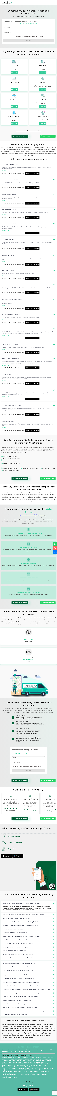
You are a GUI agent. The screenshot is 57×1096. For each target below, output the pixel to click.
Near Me (15, 1050)
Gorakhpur (4, 1060)
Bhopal (42, 1076)
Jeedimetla (51, 1030)
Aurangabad (46, 1067)
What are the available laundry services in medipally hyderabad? (20, 922)
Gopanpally (47, 1032)
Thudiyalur (13, 1076)
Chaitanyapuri (6, 1026)
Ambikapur (22, 1065)
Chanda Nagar (50, 1028)
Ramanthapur (40, 1024)
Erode (26, 1067)
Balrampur (25, 1057)
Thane (42, 1071)
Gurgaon (4, 1057)
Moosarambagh (27, 1026)
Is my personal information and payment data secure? (18, 943)
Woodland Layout (22, 1035)
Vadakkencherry (27, 1073)
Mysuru (11, 1067)
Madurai (4, 1074)
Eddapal (49, 1060)
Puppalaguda (6, 1028)
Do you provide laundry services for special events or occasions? (20, 996)
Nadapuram (25, 1063)
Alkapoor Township (28, 1028)
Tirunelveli (32, 1074)
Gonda (33, 1060)
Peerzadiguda (15, 1024)
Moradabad (15, 1073)
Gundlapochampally (8, 1032)
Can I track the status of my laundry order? (14, 950)
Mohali (22, 1074)
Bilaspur (24, 1060)
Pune (8, 1068)
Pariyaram (30, 1071)
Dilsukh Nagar (31, 1034)
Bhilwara (41, 1068)
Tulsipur (19, 1057)
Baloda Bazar (34, 1068)
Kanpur (8, 1059)
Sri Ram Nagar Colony (24, 1032)
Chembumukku (28, 1059)
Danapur (32, 1076)
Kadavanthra (12, 1060)
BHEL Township (6, 1034)
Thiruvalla (35, 1065)
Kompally (32, 1030)
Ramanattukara (17, 1063)
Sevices (10, 1050)
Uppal (27, 1024)
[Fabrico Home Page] (7, 2)
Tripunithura (47, 1059)
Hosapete (29, 1065)
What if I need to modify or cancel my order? (15, 1014)
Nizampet (19, 1030)
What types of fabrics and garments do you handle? (17, 958)
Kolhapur (4, 1077)
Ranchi (47, 1071)
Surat (18, 1076)
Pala (25, 1062)
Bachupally (25, 1030)
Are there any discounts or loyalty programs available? (18, 954)
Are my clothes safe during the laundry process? (16, 1004)
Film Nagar (37, 1028)
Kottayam (42, 1073)
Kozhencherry (31, 1062)
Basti (49, 1057)
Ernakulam (4, 1063)
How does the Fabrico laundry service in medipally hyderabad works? (21, 903)
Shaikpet (12, 1028)
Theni (20, 1073)
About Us (4, 1050)
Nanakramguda (6, 1035)
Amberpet (35, 1026)
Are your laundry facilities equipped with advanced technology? (20, 986)
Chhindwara (5, 1067)
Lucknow (20, 1059)
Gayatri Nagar (48, 1024)
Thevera (14, 1062)
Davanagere (17, 1070)
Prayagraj (48, 1073)
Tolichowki (19, 1028)
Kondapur (40, 1035)
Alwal (16, 1032)
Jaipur (47, 1076)
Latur (10, 1062)
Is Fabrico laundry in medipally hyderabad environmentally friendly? (21, 993)
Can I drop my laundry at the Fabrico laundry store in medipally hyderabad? (23, 914)
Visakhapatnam (38, 1067)
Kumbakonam (25, 1076)
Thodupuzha (37, 1070)
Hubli (40, 1065)
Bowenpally (44, 1030)
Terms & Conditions (48, 1050)
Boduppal (32, 1024)
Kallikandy (23, 1070)
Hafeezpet (13, 1030)
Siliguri (9, 1073)
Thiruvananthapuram (7, 1071)
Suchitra (37, 1030)
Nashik (51, 1068)
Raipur (29, 1060)
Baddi (43, 1070)
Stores (31, 1050)
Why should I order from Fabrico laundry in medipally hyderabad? (20, 925)
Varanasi (19, 1060)
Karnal (27, 1074)
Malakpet (38, 1034)
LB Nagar (19, 1026)
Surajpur (4, 1070)
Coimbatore (40, 1063)
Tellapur (41, 1032)
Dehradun (36, 1071)
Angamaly (4, 1062)
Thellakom (20, 1062)
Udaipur (52, 1076)
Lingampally (14, 1034)
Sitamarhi (9, 1070)
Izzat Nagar (5, 1037)
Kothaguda (47, 1035)
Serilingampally (22, 1034)
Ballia (3, 1059)
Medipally (22, 1024)
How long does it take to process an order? (15, 932)
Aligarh (44, 1060)
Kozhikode (38, 1057)
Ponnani (44, 1074)
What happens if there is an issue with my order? (16, 947)
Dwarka (15, 1077)
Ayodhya (4, 1073)
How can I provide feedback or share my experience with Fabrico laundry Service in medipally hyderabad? (25, 974)
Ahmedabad (21, 1068)
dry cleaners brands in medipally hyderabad (31, 515)
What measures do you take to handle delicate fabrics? (18, 978)
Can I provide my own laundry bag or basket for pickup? (18, 970)
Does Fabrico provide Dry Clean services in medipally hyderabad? (20, 1007)
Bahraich (38, 1060)
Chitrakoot (32, 1057)
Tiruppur (46, 1068)
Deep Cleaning (38, 1050)
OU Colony (48, 1026)
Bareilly (46, 1063)
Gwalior (44, 1065)
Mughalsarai (14, 1059)
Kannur (47, 1062)
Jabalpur (4, 1065)
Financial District (46, 1034)
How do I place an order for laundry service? (15, 929)
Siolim (30, 1067)
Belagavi (10, 1077)
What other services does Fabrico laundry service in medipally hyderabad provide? (25, 1011)
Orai (52, 1057)
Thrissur (35, 1059)
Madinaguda (5, 1030)
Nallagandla (34, 1032)
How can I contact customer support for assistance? (17, 1000)
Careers (21, 1051)
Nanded (38, 1076)
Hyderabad (13, 1068)
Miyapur (43, 1028)
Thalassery (30, 1070)
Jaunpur (10, 1057)
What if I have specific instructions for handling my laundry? (19, 940)
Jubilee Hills (26, 1037)
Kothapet (13, 1026)
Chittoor (16, 1065)
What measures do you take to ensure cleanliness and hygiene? (20, 967)
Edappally (40, 1059)
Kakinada (48, 1070)
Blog (20, 1050)
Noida (14, 1057)
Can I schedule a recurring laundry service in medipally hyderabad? (21, 982)
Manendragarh (40, 1062)
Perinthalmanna (11, 1074)
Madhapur (19, 1037)
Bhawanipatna (18, 1071)
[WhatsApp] (55, 544)
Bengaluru (21, 1067)
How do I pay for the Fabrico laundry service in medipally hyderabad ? (22, 936)
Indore (16, 1067)
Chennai (44, 1057)
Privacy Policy (5, 1051)
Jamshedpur (32, 1063)
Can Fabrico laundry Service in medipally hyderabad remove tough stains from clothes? (27, 989)
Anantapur (10, 1065)
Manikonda (42, 1026)
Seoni (18, 1074)
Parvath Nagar (6, 1024)
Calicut (25, 1071)
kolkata (4, 1068)
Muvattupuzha (6, 1076)
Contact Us (27, 1051)
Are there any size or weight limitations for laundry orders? (19, 963)
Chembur (38, 1074)
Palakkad (27, 1068)
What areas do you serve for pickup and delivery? (16, 918)
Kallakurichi (36, 1073)
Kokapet (14, 1035)
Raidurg (32, 1037)
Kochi (10, 1063)
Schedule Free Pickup (21, 136)
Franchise (25, 1050)
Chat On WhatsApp (48, 136)
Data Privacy (14, 1051)
